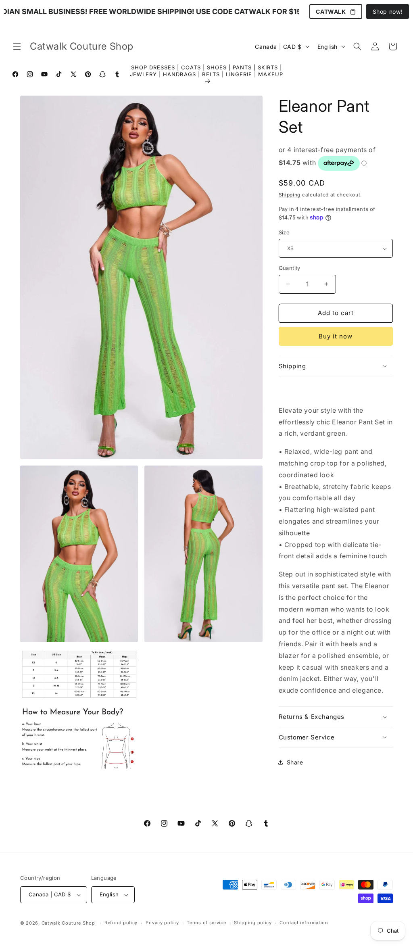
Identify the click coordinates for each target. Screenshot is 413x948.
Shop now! (388, 11)
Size (284, 232)
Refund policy (121, 922)
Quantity (289, 268)
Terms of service (206, 922)
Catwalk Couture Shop (68, 923)
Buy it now (336, 336)
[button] (17, 46)
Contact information (304, 922)
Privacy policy (162, 922)
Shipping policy (253, 922)
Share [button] (295, 762)
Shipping (290, 195)
